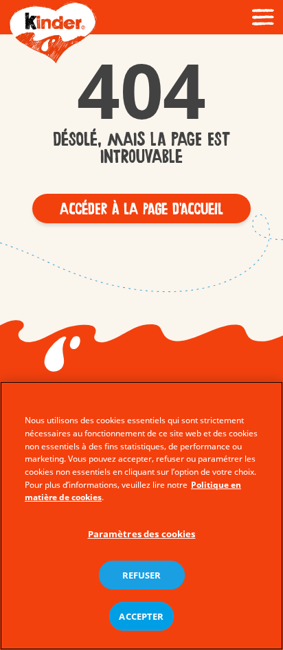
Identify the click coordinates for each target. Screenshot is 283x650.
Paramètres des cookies (142, 534)
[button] (141, 208)
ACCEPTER (141, 616)
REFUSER (141, 575)
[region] (141, 515)
